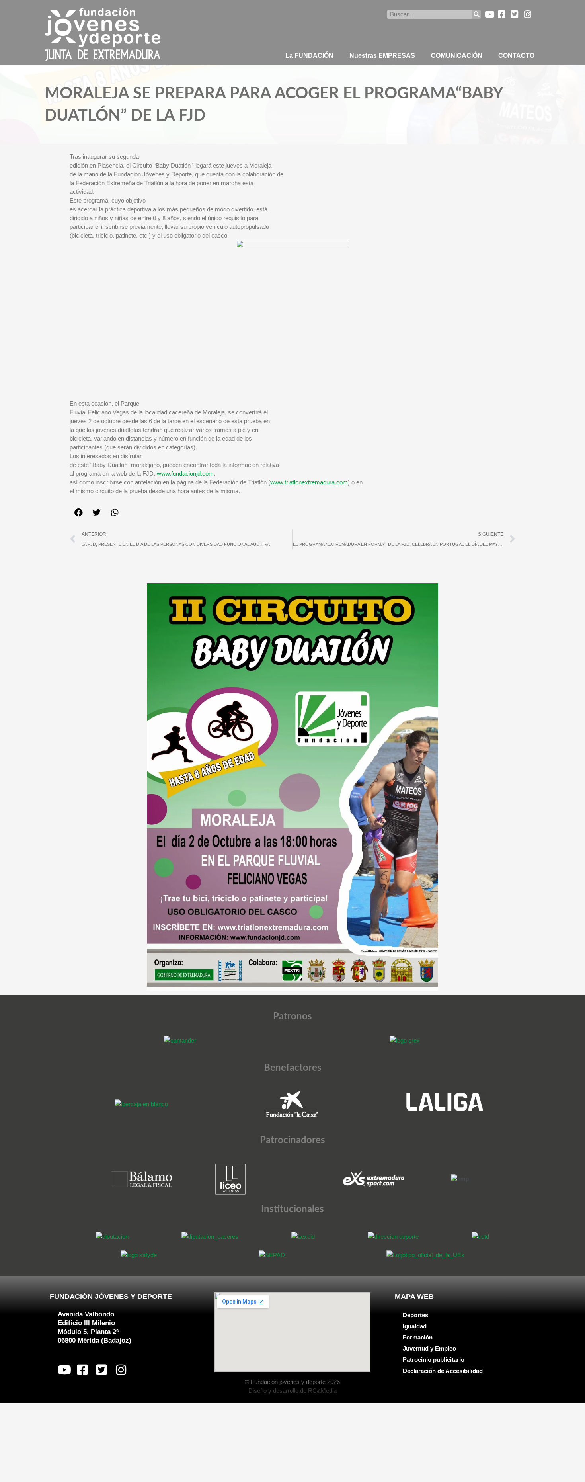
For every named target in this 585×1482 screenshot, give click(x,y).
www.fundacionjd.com (185, 473)
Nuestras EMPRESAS (382, 55)
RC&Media (322, 1390)
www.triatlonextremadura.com (309, 482)
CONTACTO (516, 55)
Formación (418, 1337)
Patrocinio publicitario (433, 1359)
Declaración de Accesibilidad (443, 1370)
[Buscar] (476, 14)
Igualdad (415, 1326)
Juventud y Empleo (429, 1348)
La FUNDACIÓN (309, 55)
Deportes (415, 1315)
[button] (79, 512)
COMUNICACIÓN (456, 55)
